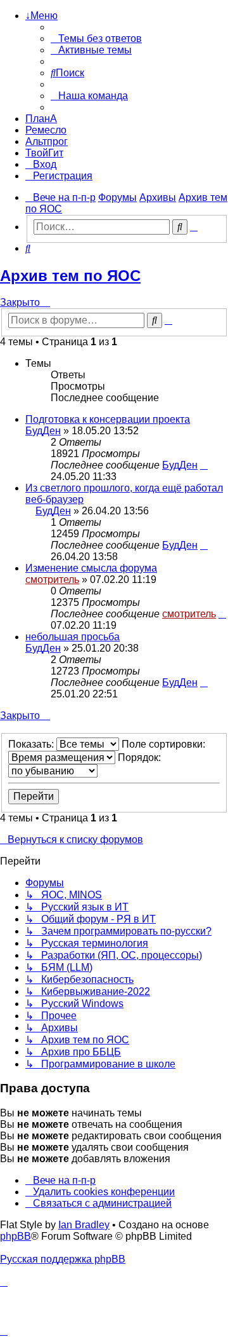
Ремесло (45, 130)
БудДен (43, 430)
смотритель (52, 579)
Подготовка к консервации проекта (107, 419)
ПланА (41, 118)
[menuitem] (96, 38)
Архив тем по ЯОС (70, 275)
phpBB (15, 1236)
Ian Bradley (84, 1224)
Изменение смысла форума (91, 568)
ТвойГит (44, 152)
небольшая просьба (72, 636)
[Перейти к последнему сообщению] (204, 465)
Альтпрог (46, 141)
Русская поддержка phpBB (62, 1259)
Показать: (32, 744)
